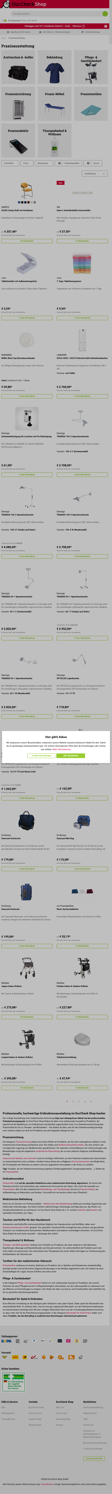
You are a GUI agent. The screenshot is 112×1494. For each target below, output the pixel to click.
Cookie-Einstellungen (41, 755)
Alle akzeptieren (70, 755)
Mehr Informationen (62, 749)
